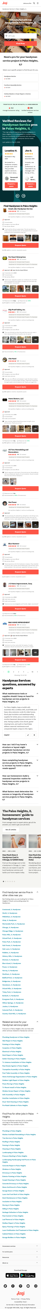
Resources (5, 1257)
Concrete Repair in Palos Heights (14, 1166)
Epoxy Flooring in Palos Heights (13, 1227)
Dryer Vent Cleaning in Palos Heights (15, 1102)
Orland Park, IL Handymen (11, 938)
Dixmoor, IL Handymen (10, 960)
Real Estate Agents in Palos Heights (15, 1066)
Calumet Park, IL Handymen (12, 1010)
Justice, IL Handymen (10, 1006)
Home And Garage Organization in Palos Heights (19, 1077)
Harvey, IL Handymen (10, 971)
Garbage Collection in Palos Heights (15, 1212)
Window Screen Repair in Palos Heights (16, 1091)
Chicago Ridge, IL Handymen (12, 931)
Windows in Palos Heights (11, 1169)
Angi (4, 851)
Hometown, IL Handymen (11, 985)
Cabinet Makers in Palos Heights (14, 1234)
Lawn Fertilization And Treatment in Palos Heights (20, 1230)
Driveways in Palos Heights (12, 1173)
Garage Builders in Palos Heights (14, 1237)
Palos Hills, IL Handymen (11, 935)
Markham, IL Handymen (11, 974)
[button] (5, 238)
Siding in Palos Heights (10, 1209)
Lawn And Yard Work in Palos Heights (15, 1194)
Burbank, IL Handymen (10, 996)
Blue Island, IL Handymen (11, 963)
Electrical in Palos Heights (11, 1051)
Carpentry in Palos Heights (12, 1048)
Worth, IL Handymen (9, 913)
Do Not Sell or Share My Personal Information (20, 1305)
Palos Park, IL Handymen (11, 942)
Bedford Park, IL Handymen (12, 978)
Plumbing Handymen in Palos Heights (15, 1037)
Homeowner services (8, 1246)
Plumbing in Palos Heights (11, 1131)
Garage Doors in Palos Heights (13, 1191)
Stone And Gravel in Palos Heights (14, 1187)
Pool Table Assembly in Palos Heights (16, 1073)
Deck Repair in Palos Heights (12, 1055)
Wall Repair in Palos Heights (12, 1041)
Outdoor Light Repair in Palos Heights (15, 1080)
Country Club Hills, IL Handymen (14, 1014)
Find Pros (20, 43)
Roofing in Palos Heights (11, 1142)
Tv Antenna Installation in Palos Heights (16, 1062)
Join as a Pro (27, 3)
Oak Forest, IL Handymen (11, 945)
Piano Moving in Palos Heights (13, 1084)
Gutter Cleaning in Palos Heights (14, 1059)
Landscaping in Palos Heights (13, 1152)
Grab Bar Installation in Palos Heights (16, 1098)
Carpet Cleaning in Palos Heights (14, 1180)
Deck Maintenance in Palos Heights (15, 1198)
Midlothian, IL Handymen (11, 917)
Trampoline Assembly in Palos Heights (16, 1069)
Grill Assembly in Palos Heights (13, 1095)
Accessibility (20, 1302)
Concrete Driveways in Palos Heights (15, 1184)
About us (5, 1263)
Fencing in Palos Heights (11, 1145)
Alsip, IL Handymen (9, 920)
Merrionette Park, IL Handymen (13, 924)
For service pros (7, 1252)
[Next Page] (37, 672)
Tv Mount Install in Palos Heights (14, 1087)
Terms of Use (15, 1299)
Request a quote (11, 185)
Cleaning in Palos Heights (11, 1149)
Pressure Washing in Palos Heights (14, 1156)
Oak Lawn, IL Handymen (11, 949)
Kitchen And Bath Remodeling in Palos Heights (19, 1134)
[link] (7, 179)
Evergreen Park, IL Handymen (13, 999)
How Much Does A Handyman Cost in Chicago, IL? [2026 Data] (12, 857)
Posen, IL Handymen (9, 967)
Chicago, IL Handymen (10, 927)
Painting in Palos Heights (11, 1044)
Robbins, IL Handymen (10, 953)
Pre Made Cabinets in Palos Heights (15, 1105)
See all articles (11, 830)
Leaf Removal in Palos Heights (13, 1219)
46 (32, 672)
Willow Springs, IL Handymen (12, 1003)
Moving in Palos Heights (11, 1205)
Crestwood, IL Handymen (11, 909)
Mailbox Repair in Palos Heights (13, 1223)
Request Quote (20, 245)
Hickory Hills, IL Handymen (12, 956)
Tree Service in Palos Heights (12, 1138)
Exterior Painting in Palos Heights (14, 1176)
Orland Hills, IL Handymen (11, 988)
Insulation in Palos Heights (12, 1201)
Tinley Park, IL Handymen (11, 992)
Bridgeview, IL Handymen (11, 981)
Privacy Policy (25, 1299)
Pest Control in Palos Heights (12, 1216)
